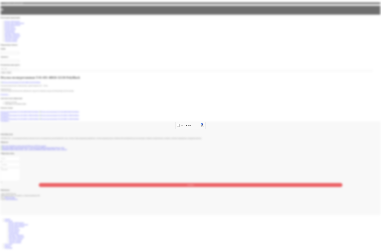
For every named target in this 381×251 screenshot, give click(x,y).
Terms (203, 128)
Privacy (200, 128)
